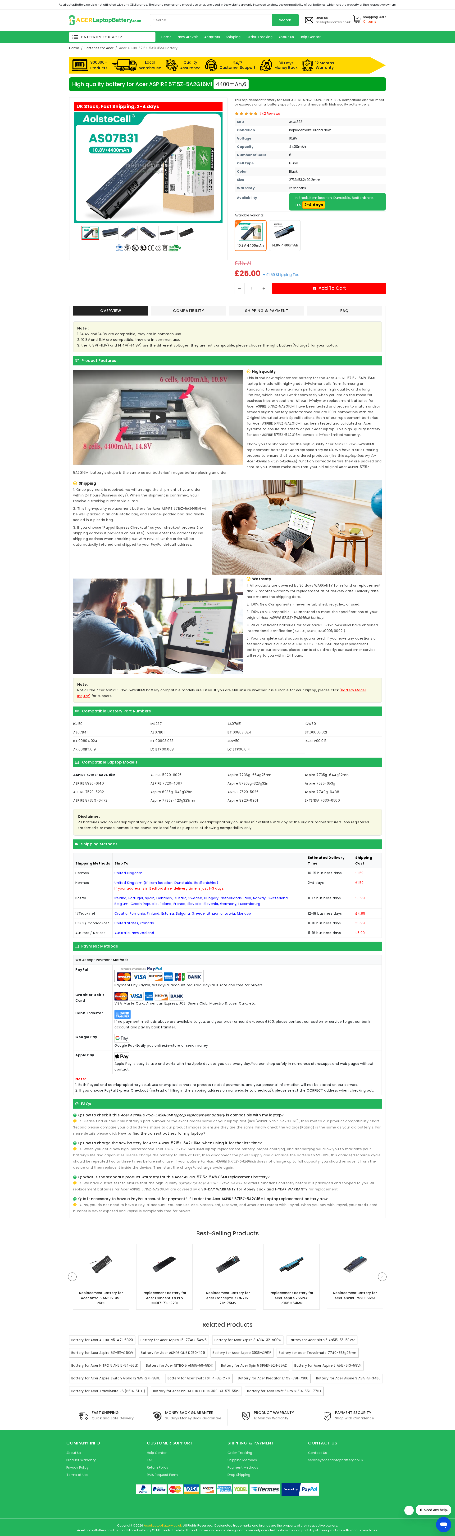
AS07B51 (234, 723)
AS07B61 (157, 732)
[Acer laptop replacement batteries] (105, 19)
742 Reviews (269, 113)
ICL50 (78, 723)
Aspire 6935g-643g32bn (171, 792)
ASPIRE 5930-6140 (88, 783)
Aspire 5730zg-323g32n (248, 783)
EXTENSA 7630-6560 (322, 800)
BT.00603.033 (162, 740)
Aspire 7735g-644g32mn (327, 774)
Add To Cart (332, 288)
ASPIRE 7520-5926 (243, 792)
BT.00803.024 (239, 732)
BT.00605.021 (316, 732)
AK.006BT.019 (84, 749)
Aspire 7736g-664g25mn (250, 774)
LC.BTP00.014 (239, 749)
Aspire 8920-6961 (243, 800)
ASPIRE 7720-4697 (166, 783)
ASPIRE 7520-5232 (88, 792)
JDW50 (234, 740)
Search (285, 20)
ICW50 (310, 723)
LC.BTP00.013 (316, 740)
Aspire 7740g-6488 (322, 792)
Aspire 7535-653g (320, 783)
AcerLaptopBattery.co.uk (163, 1525)
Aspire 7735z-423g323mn (172, 800)
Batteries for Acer (99, 48)
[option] (148, 167)
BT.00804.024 (85, 740)
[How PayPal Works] (300, 1489)
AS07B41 (80, 732)
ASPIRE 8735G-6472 (90, 800)
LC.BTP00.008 (162, 749)
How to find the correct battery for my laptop (160, 1133)
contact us (311, 649)
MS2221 (156, 723)
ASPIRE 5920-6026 (166, 774)
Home (74, 48)
